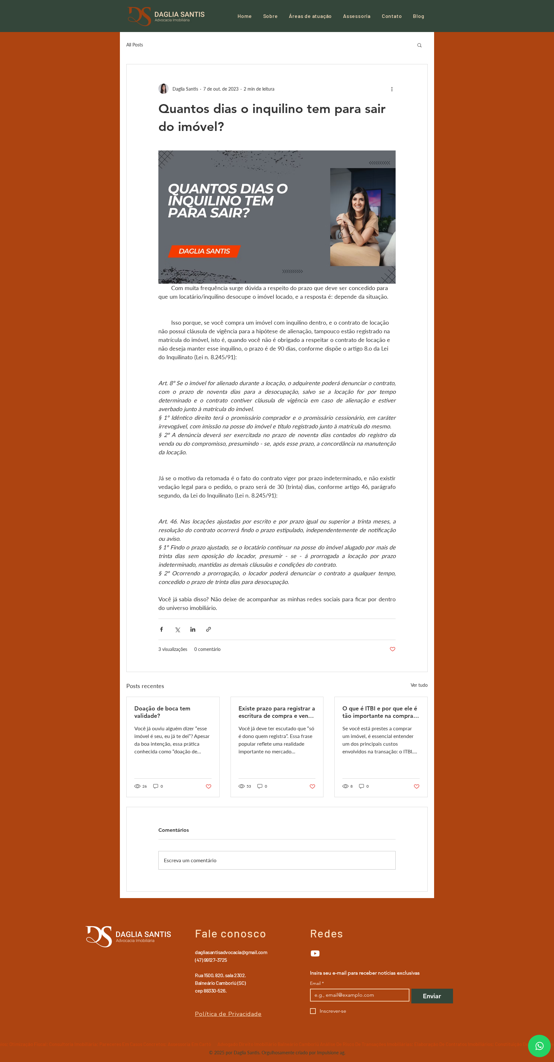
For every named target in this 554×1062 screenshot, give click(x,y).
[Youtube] (315, 953)
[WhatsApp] (539, 1046)
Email (317, 983)
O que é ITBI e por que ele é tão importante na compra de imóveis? (379, 712)
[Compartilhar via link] (209, 629)
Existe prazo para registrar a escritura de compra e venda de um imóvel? (277, 712)
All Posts (134, 44)
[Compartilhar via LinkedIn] (193, 629)
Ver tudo (419, 685)
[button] (419, 44)
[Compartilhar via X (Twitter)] (177, 629)
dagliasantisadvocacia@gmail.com (231, 952)
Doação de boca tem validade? (162, 712)
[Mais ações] (392, 89)
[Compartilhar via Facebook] (161, 629)
